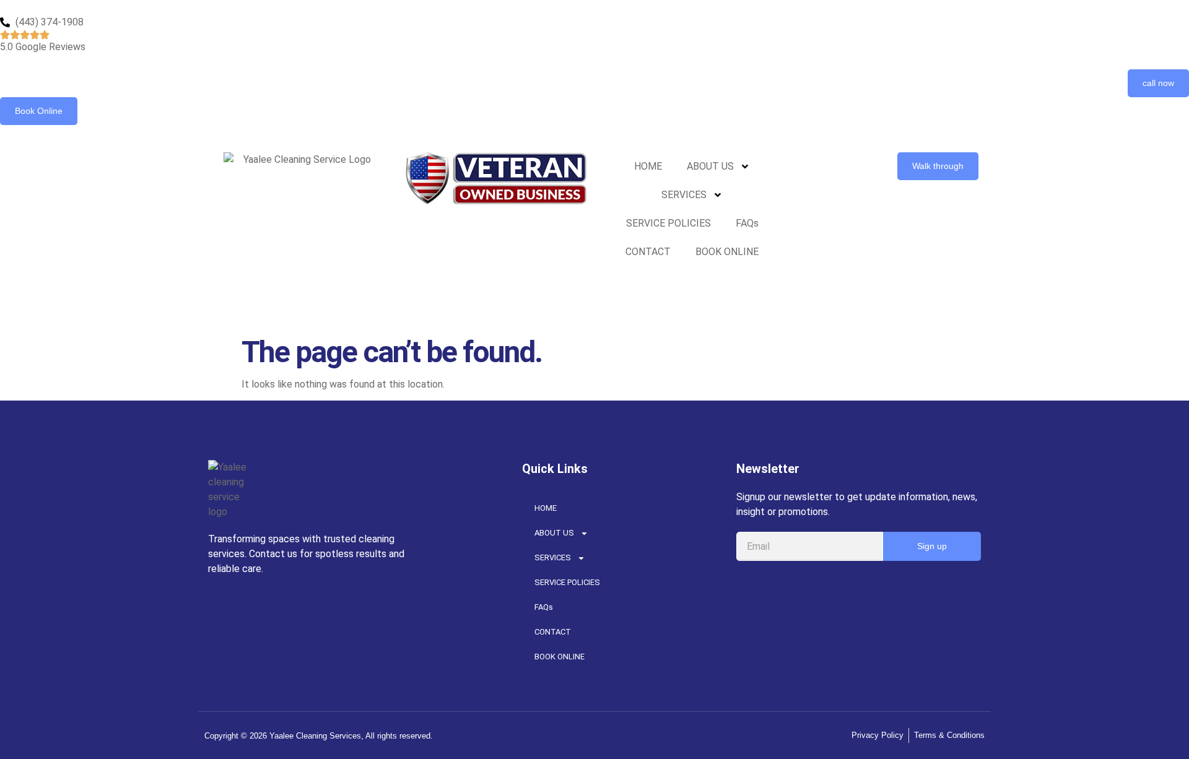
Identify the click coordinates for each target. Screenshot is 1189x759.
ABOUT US (710, 166)
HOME (648, 166)
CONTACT (648, 252)
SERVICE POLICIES (668, 223)
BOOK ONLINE (727, 252)
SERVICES (684, 195)
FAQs (747, 223)
